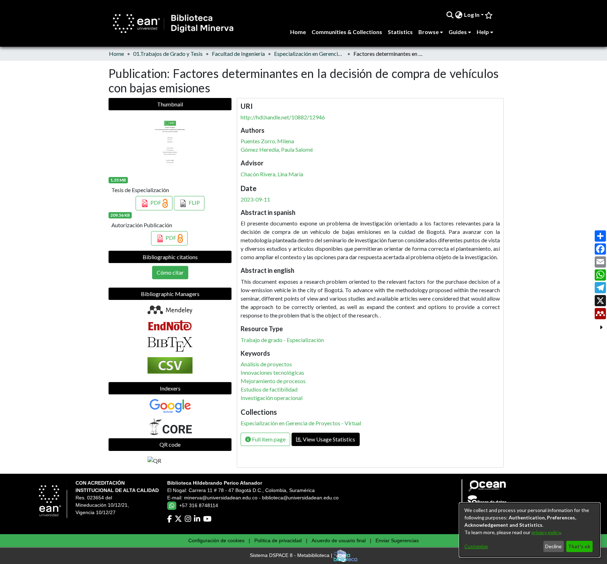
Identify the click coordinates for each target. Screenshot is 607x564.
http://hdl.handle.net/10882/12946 (283, 117)
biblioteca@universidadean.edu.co (300, 497)
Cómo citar (170, 272)
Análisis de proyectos (266, 364)
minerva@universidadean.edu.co (220, 497)
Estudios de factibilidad (269, 389)
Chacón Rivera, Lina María (272, 174)
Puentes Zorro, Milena (267, 141)
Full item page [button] (268, 439)
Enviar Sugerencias (397, 540)
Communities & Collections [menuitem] (347, 31)
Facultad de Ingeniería (238, 53)
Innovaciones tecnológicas (272, 372)
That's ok (579, 546)
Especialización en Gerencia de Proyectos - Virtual (309, 53)
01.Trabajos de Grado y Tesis (168, 53)
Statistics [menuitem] (400, 31)
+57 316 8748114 (198, 505)
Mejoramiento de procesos (273, 381)
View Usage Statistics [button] (328, 439)
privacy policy (545, 532)
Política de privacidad (278, 540)
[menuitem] (459, 15)
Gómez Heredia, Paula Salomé (277, 149)
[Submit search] (450, 15)
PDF (155, 202)
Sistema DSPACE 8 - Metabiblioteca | (292, 555)
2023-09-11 (255, 199)
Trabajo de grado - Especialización (282, 339)
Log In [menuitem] (471, 14)
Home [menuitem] (298, 31)
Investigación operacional (271, 397)
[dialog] (529, 530)
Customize (476, 546)
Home (116, 53)
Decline (553, 546)
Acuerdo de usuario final (339, 540)
